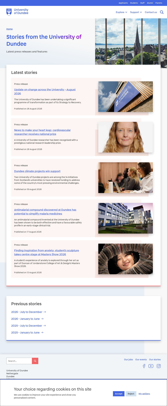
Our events (141, 359)
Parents (159, 3)
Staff (142, 3)
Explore (120, 12)
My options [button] (144, 393)
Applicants (123, 3)
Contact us (151, 12)
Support (134, 12)
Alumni (150, 3)
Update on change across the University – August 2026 (45, 91)
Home (9, 28)
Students (134, 3)
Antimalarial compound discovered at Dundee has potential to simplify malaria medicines (45, 211)
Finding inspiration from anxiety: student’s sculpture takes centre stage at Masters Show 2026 (46, 252)
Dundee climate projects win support (37, 171)
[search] (35, 361)
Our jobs (128, 359)
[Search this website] (161, 12)
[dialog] (83, 392)
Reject (131, 393)
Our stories (155, 359)
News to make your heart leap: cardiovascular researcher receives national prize (42, 132)
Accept (118, 393)
